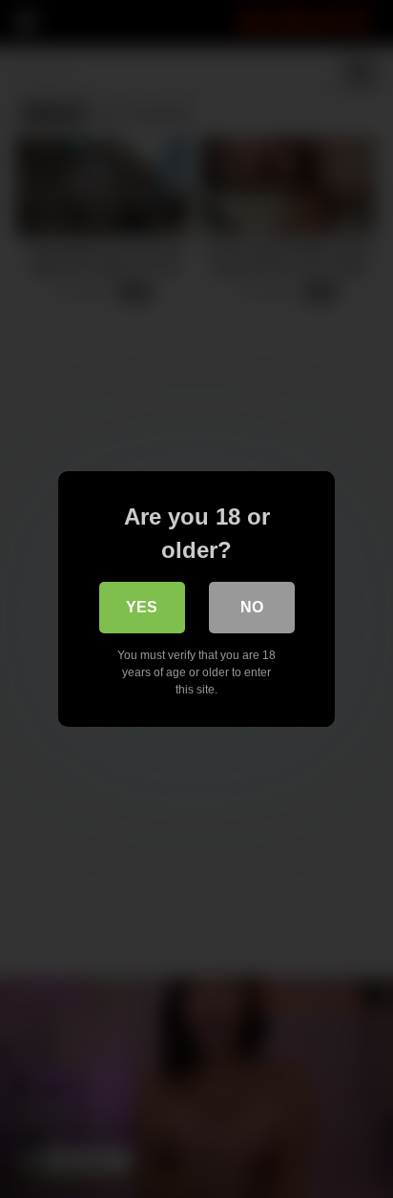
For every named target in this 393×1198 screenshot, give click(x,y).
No (251, 607)
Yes (141, 607)
